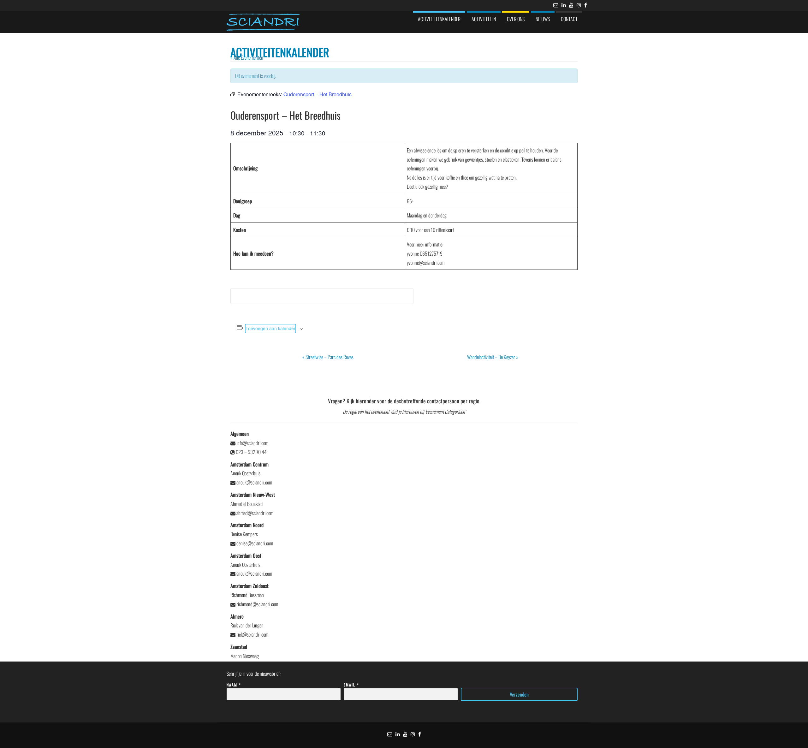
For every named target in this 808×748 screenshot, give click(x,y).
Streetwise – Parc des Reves (328, 357)
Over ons (516, 19)
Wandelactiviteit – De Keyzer (492, 357)
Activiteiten (484, 19)
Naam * (234, 684)
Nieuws (543, 19)
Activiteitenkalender (439, 19)
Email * (351, 684)
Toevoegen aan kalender (270, 328)
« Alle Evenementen (246, 57)
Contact (569, 19)
